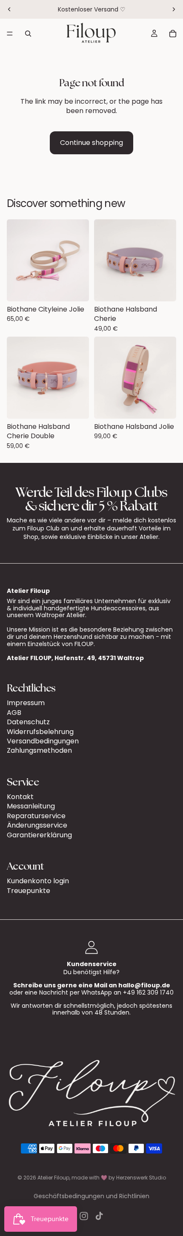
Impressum (26, 703)
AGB (14, 712)
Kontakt (20, 797)
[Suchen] (28, 33)
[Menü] (10, 33)
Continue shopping (91, 142)
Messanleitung (31, 806)
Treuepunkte (28, 891)
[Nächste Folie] (173, 9)
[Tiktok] (99, 1216)
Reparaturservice (36, 816)
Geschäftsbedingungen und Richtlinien (91, 1196)
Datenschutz (28, 722)
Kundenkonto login (38, 881)
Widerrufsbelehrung (40, 732)
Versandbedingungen (43, 741)
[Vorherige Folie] (9, 9)
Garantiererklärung (39, 835)
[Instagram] (84, 1216)
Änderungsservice (37, 825)
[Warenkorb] (172, 33)
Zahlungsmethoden (39, 750)
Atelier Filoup (53, 1177)
